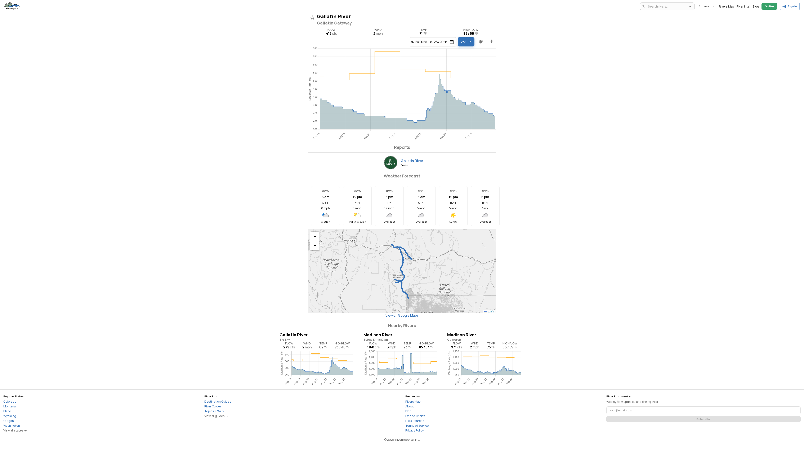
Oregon (8, 421)
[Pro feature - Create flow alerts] (480, 41)
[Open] (690, 6)
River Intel (743, 6)
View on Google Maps (402, 315)
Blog (756, 6)
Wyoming (9, 416)
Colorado (9, 401)
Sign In (792, 6)
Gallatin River (412, 160)
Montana (9, 406)
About (409, 406)
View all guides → (216, 416)
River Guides (213, 406)
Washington (11, 426)
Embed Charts (415, 416)
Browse (704, 6)
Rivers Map (726, 6)
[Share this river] (491, 41)
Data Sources (414, 421)
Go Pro (769, 6)
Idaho (7, 411)
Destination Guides (217, 401)
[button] (315, 236)
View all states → (15, 430)
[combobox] (666, 6)
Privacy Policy (414, 430)
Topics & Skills (214, 411)
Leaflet (491, 311)
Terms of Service (417, 426)
